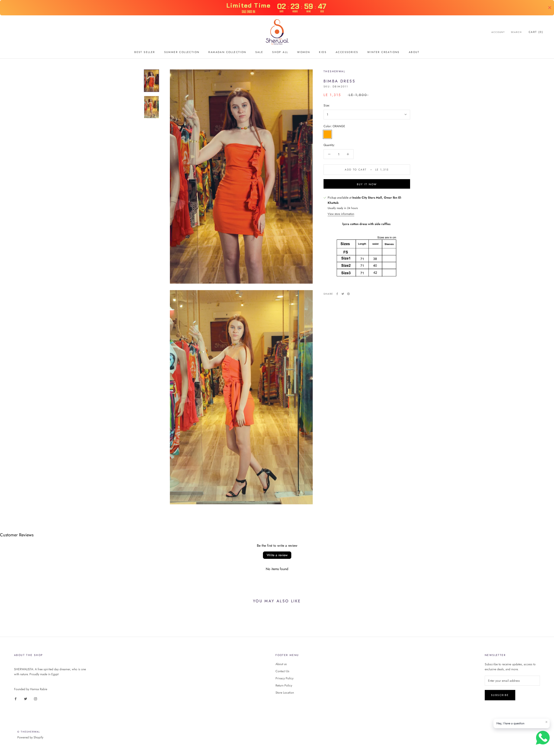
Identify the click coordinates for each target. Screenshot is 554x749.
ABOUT (414, 52)
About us (281, 664)
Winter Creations (383, 52)
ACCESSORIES (347, 52)
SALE (259, 52)
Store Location (284, 692)
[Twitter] (342, 294)
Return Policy (283, 685)
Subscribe (500, 695)
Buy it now (367, 184)
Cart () (536, 32)
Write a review (277, 555)
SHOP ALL (280, 52)
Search (516, 32)
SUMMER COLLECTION (182, 52)
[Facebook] (337, 294)
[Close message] (546, 722)
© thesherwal (28, 731)
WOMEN (303, 52)
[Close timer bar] (549, 7)
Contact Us (282, 671)
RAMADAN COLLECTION (227, 52)
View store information (341, 214)
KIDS (323, 52)
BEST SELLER (144, 52)
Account (498, 32)
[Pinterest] (348, 294)
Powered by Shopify (30, 737)
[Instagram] (35, 698)
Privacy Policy (284, 678)
